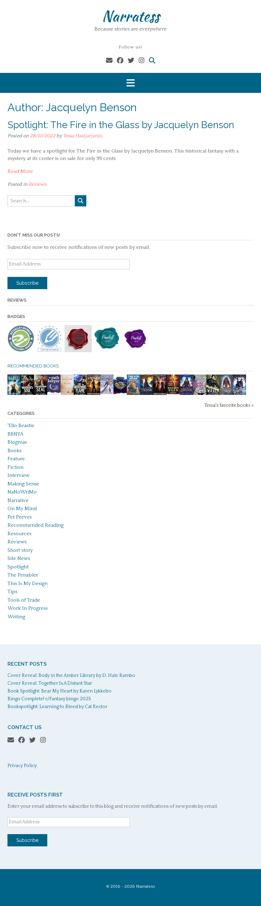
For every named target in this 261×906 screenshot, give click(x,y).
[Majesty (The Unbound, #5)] (14, 394)
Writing (16, 617)
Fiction (15, 467)
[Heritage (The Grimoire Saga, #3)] (186, 394)
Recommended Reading (35, 525)
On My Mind (22, 508)
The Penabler (22, 575)
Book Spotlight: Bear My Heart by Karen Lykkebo (59, 691)
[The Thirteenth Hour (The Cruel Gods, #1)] (239, 394)
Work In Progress (27, 608)
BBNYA (15, 434)
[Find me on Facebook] (120, 60)
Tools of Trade (23, 600)
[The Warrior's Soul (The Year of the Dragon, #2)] (27, 394)
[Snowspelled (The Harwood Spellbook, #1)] (107, 393)
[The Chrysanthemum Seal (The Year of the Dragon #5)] (40, 394)
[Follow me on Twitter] (131, 60)
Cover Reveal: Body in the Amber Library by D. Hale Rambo (71, 675)
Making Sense (23, 484)
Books (14, 451)
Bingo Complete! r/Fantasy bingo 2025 (49, 699)
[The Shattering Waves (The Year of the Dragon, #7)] (213, 394)
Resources (19, 534)
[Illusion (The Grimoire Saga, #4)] (226, 394)
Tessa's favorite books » (229, 405)
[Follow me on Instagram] (141, 60)
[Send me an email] (109, 60)
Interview (18, 475)
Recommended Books (33, 365)
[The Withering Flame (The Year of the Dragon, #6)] (80, 394)
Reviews (37, 184)
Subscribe (27, 283)
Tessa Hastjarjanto (82, 136)
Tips (12, 592)
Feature (16, 459)
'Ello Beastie (20, 425)
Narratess (130, 16)
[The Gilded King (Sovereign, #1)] (120, 394)
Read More (20, 171)
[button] (130, 83)
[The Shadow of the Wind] (67, 394)
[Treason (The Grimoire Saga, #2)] (146, 394)
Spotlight (18, 567)
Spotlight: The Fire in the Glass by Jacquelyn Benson (120, 124)
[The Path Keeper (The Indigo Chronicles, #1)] (53, 393)
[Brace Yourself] (199, 394)
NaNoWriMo (22, 492)
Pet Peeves (19, 517)
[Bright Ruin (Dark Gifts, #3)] (173, 393)
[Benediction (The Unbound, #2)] (93, 394)
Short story (20, 550)
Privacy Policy (22, 765)
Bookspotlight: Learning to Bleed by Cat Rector (57, 706)
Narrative (18, 500)
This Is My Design (27, 583)
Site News (18, 558)
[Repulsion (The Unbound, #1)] (160, 394)
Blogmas (17, 442)
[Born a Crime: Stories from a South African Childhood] (133, 393)
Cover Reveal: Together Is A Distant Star (49, 683)
